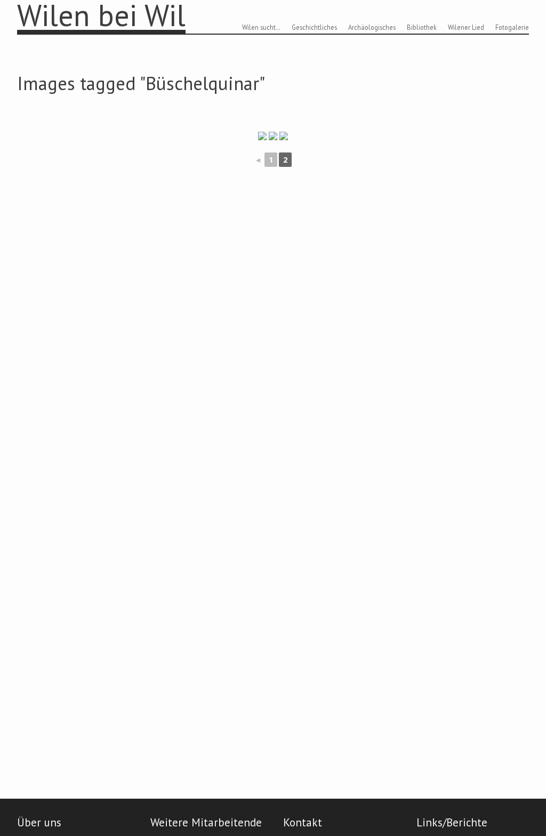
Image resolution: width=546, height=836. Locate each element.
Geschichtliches (314, 27)
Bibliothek (422, 27)
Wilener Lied (466, 27)
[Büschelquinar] (273, 136)
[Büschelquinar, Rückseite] (262, 136)
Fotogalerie (512, 27)
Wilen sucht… (261, 27)
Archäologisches (372, 27)
